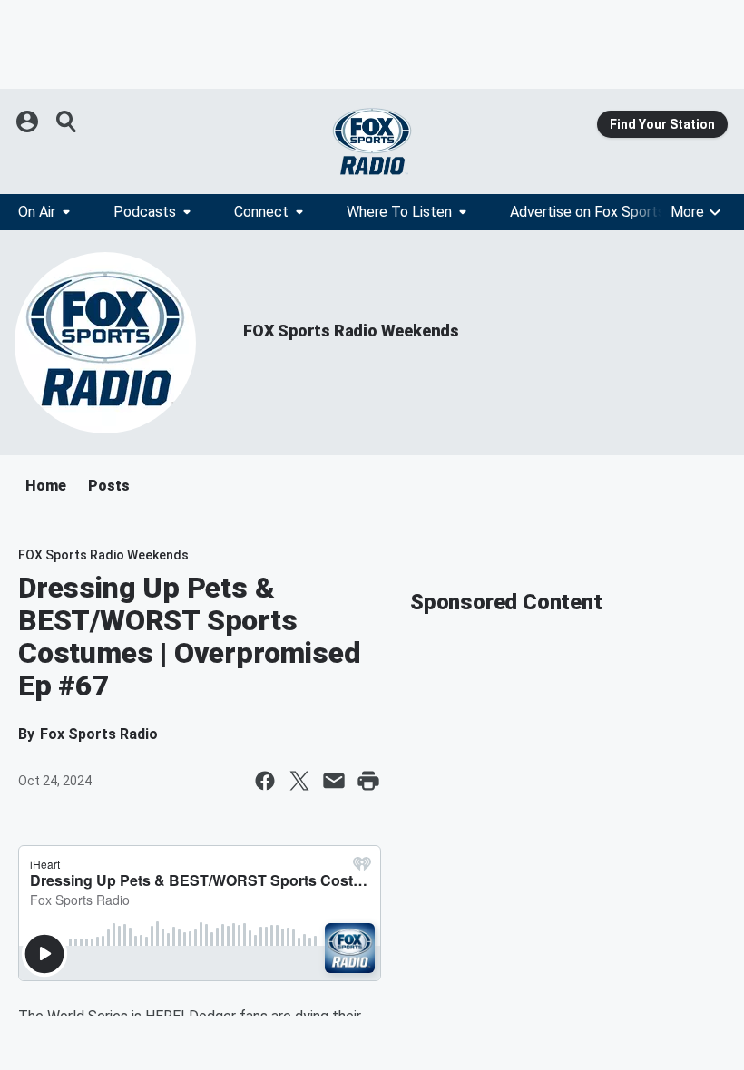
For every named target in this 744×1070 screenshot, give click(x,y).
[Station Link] (372, 141)
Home (45, 485)
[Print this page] (368, 780)
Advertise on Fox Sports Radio (607, 211)
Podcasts (144, 211)
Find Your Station (662, 124)
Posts (109, 485)
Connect (261, 211)
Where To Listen (399, 211)
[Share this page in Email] (334, 780)
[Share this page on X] (299, 780)
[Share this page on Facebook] (265, 780)
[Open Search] (67, 121)
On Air (36, 211)
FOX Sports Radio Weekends (351, 330)
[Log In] (29, 121)
